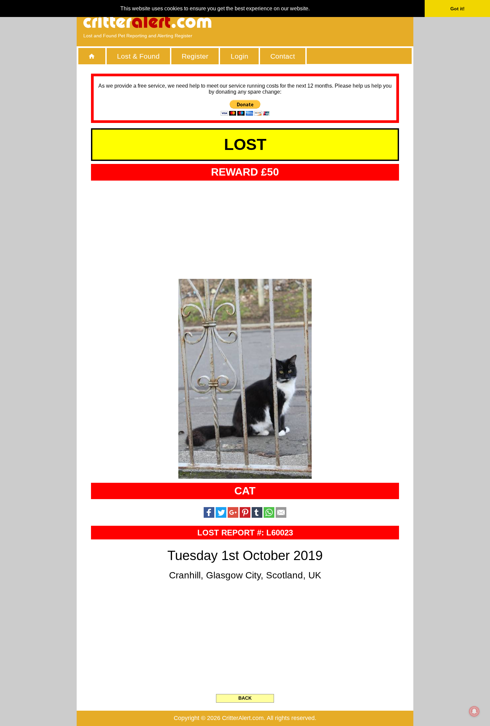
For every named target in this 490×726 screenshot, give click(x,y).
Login (239, 56)
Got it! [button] (457, 8)
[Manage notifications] (474, 711)
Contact (282, 56)
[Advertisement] (330, 22)
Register (195, 56)
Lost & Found (138, 56)
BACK (245, 698)
